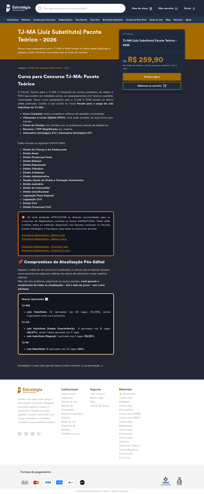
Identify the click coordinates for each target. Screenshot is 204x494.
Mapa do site (68, 421)
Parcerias (178, 20)
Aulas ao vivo (156, 20)
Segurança (67, 397)
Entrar (187, 8)
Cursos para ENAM (129, 413)
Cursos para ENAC (129, 417)
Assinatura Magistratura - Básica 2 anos (44, 238)
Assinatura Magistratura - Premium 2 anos (46, 250)
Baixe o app (96, 397)
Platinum (26, 20)
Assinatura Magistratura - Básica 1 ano (43, 235)
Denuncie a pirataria (72, 413)
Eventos (65, 417)
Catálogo (22, 68)
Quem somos (68, 393)
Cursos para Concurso (44, 20)
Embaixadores (65, 20)
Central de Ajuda (99, 405)
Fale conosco (97, 393)
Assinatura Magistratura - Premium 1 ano (45, 246)
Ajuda (188, 20)
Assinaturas (12, 20)
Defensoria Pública (129, 445)
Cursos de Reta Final (136, 20)
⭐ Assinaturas (127, 393)
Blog (168, 20)
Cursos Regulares (128, 449)
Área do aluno (140, 8)
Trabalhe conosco (70, 433)
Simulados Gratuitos (113, 20)
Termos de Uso (69, 401)
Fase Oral (95, 20)
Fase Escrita (81, 20)
